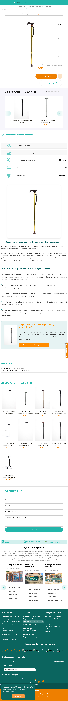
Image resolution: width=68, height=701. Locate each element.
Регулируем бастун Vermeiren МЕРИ (46, 121)
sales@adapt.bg (60, 661)
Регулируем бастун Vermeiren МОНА (42, 412)
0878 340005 (33, 597)
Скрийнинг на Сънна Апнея (33, 622)
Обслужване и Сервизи (31, 616)
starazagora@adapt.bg (54, 600)
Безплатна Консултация (32, 619)
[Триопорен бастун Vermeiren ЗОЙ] (9, 461)
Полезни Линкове (53, 613)
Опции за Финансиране (29, 630)
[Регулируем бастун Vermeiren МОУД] (59, 398)
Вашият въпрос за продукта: (15, 517)
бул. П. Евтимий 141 (55, 589)
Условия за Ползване (52, 626)
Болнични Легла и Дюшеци (12, 621)
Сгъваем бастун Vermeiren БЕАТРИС (21, 121)
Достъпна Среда (10, 634)
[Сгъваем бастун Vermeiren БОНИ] (42, 430)
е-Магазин (7, 613)
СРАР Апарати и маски (10, 616)
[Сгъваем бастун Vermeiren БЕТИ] (25, 430)
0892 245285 (13, 595)
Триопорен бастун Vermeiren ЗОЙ (9, 476)
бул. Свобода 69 (34, 589)
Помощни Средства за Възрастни (21, 14)
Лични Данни (49, 629)
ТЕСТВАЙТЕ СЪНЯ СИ (66, 350)
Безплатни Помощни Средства (39, 644)
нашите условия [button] (9, 691)
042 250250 (52, 593)
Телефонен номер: (11, 511)
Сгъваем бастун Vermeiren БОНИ (42, 444)
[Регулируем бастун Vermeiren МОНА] (42, 398)
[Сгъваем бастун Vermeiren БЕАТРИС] (21, 107)
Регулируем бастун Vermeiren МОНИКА (9, 444)
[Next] (60, 113)
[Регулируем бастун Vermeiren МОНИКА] (9, 430)
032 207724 (32, 593)
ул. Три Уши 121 (14, 587)
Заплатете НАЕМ (51, 619)
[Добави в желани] (63, 19)
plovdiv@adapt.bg (34, 600)
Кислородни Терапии (10, 619)
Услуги (26, 613)
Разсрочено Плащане (31, 637)
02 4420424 (13, 591)
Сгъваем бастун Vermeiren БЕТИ (25, 444)
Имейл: (7, 505)
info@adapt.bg (14, 598)
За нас (47, 621)
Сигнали (48, 631)
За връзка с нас (50, 624)
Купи (48, 76)
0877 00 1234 (10, 661)
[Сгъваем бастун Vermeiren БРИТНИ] (59, 430)
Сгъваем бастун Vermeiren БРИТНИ (59, 444)
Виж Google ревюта (13, 568)
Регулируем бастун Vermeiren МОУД (59, 412)
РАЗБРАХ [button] (18, 696)
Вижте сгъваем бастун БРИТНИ (34, 345)
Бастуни (38, 14)
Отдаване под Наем (31, 624)
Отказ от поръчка (9, 639)
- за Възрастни (7, 630)
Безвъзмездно (28, 634)
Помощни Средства (9, 624)
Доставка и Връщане (53, 616)
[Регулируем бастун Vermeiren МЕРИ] (47, 107)
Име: (6, 499)
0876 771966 (52, 597)
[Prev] (8, 113)
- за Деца (5, 628)
